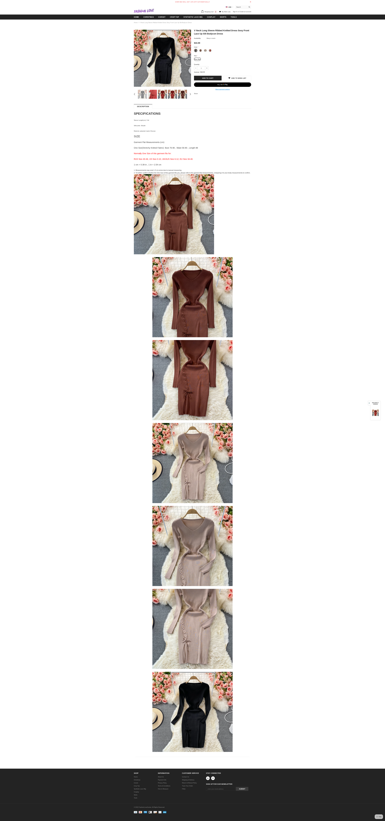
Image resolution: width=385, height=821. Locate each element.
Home (136, 22)
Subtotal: (197, 72)
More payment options (222, 89)
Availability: (197, 38)
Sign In (235, 11)
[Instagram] (208, 778)
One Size (197, 59)
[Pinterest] (213, 778)
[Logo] (144, 11)
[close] (250, 2)
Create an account (245, 11)
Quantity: (197, 64)
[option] (162, 58)
